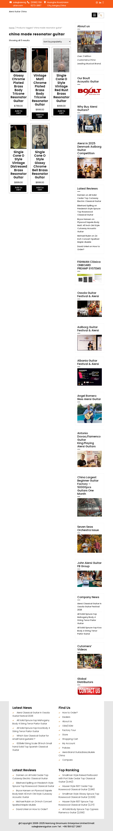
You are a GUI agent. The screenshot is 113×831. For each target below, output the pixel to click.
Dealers (66, 717)
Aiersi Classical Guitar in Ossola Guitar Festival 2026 (89, 606)
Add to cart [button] (18, 112)
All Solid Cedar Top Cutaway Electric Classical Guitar (89, 198)
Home (11, 28)
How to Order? (70, 712)
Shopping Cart (70, 739)
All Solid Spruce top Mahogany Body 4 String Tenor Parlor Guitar (87, 618)
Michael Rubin (84, 235)
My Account (68, 743)
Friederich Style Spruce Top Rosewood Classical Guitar (88, 211)
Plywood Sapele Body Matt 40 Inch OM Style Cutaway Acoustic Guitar (88, 227)
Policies (66, 747)
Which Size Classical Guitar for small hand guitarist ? (30, 737)
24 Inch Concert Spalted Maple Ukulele (88, 238)
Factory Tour (69, 730)
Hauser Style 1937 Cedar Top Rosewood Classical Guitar (75, 788)
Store (65, 734)
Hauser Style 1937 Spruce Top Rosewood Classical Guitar (76, 803)
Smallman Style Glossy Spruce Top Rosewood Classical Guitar (79, 795)
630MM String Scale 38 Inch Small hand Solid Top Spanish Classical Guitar (32, 747)
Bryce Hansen (84, 219)
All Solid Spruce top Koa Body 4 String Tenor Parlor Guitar (89, 630)
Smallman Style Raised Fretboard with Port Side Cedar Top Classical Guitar (78, 778)
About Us (67, 721)
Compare (67, 759)
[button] (101, 15)
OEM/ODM (67, 725)
